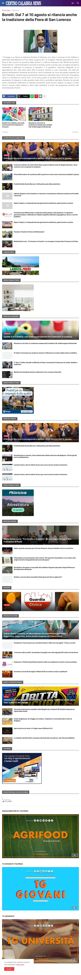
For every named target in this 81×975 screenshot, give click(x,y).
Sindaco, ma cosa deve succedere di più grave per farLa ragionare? (38, 577)
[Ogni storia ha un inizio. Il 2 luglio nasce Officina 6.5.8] (7, 730)
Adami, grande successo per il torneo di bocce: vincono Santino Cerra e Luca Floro (43, 548)
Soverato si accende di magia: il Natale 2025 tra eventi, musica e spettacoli (40, 671)
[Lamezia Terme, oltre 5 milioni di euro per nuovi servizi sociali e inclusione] (7, 467)
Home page (6, 10)
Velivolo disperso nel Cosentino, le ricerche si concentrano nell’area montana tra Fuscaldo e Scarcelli (46, 194)
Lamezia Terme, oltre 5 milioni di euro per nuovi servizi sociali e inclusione (40, 465)
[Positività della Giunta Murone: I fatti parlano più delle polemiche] (7, 186)
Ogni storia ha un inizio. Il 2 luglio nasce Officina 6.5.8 (33, 728)
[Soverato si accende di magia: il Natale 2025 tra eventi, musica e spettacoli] (7, 674)
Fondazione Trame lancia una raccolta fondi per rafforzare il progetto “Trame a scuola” (45, 643)
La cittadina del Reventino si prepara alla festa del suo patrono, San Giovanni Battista (44, 738)
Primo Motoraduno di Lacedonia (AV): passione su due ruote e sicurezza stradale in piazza (46, 174)
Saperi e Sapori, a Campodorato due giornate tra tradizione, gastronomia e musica (43, 203)
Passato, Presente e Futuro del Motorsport (29, 232)
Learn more (20, 964)
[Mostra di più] (44, 96)
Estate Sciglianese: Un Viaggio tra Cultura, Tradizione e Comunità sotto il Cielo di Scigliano (43, 720)
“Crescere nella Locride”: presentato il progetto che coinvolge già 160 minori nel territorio (46, 652)
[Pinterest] (36, 96)
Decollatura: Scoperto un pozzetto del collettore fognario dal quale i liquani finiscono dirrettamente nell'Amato (44, 568)
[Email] (40, 96)
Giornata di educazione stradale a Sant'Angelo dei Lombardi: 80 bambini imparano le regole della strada (44, 710)
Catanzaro (15, 10)
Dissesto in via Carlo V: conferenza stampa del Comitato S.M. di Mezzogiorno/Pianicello (40, 125)
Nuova (5, 132)
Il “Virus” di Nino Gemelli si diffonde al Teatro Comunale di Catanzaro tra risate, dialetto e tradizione (45, 363)
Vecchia (75, 132)
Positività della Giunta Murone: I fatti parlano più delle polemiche (37, 184)
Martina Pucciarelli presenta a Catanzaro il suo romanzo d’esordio (37, 372)
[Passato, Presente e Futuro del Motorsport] (7, 234)
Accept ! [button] (9, 969)
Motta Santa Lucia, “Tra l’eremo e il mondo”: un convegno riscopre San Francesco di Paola (46, 241)
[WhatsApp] (32, 96)
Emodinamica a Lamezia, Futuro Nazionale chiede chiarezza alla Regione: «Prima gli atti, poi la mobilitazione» (45, 456)
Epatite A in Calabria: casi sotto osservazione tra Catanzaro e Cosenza (13, 125)
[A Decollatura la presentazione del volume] (7, 560)
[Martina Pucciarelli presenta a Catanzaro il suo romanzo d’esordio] (7, 374)
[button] (3, 3)
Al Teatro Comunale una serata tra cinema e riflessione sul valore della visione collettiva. (45, 353)
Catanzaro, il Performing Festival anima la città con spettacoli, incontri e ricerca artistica (45, 662)
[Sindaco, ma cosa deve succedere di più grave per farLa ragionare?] (7, 579)
